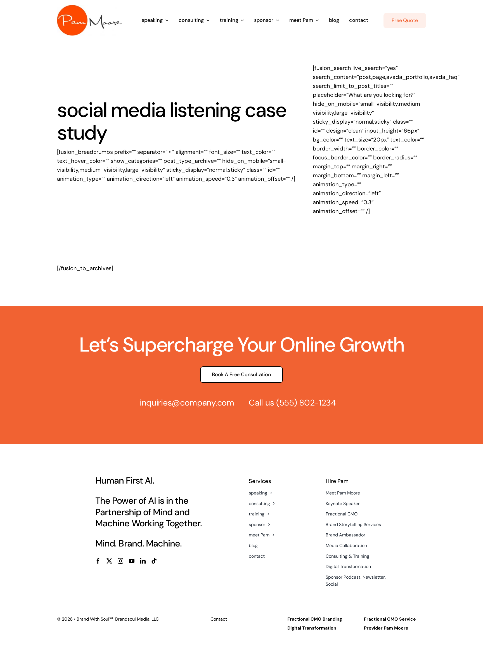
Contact (218, 619)
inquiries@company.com (187, 402)
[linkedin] (143, 561)
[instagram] (120, 561)
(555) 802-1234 (306, 402)
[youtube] (131, 561)
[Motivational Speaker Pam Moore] (89, 7)
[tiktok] (154, 561)
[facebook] (98, 561)
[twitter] (109, 561)
